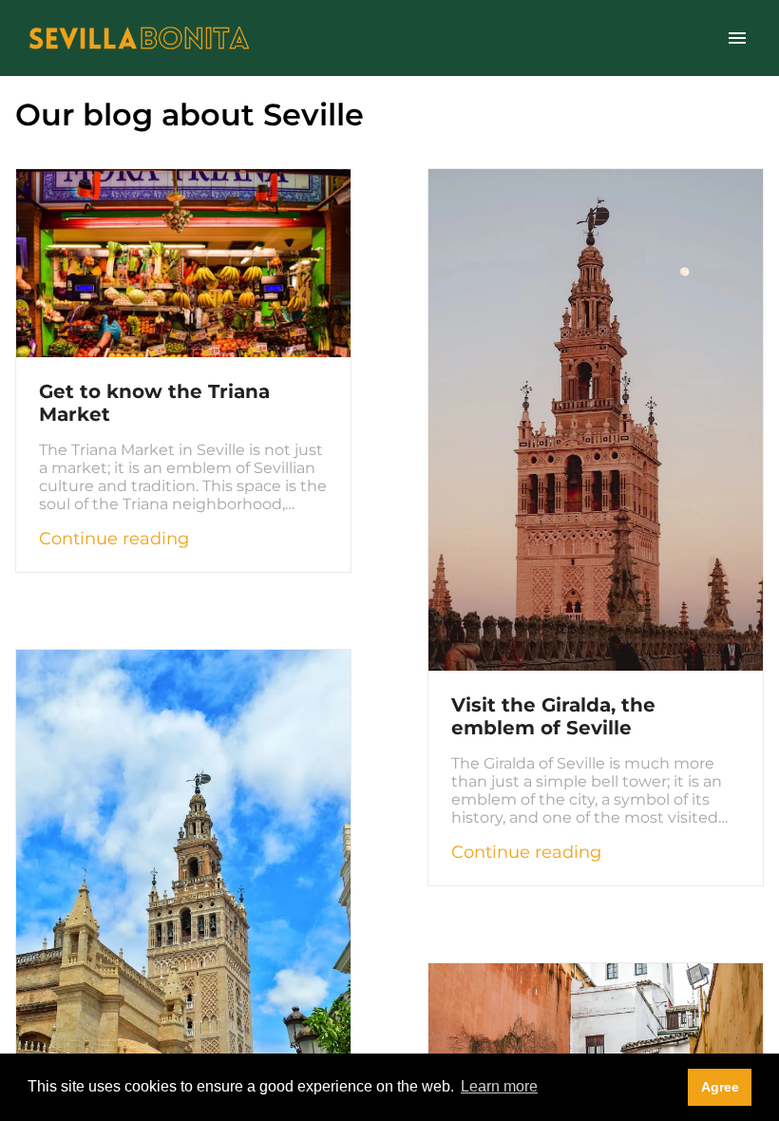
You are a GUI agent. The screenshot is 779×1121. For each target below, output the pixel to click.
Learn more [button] (499, 1086)
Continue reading (114, 538)
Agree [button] (720, 1086)
